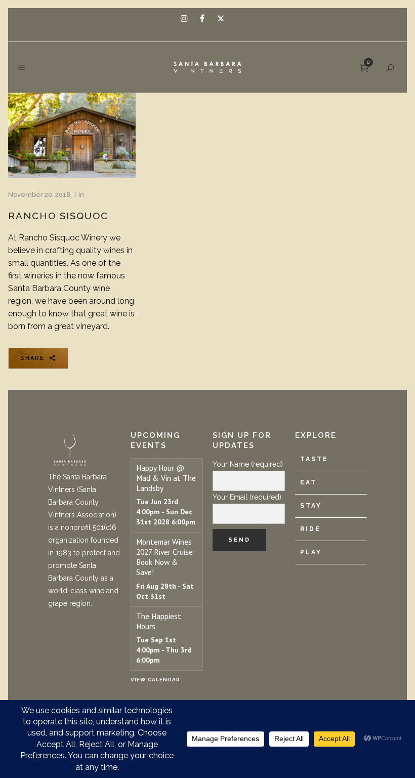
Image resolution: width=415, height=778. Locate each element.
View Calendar (155, 679)
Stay (311, 505)
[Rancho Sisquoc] (72, 135)
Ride (310, 529)
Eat (308, 482)
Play (311, 552)
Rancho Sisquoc (58, 215)
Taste (314, 459)
